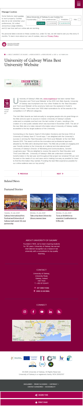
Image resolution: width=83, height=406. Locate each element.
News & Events (35, 54)
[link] (24, 358)
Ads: (75, 19)
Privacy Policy (53, 36)
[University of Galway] (10, 45)
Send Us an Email (43, 291)
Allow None (52, 23)
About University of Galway (18, 54)
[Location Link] (41, 340)
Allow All (42, 23)
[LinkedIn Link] (50, 312)
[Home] (5, 54)
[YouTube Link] (42, 312)
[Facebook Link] (33, 312)
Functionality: (32, 19)
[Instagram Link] (25, 312)
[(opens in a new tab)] (24, 360)
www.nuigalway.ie (50, 99)
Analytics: (65, 19)
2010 (55, 54)
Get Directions (43, 288)
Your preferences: (49, 19)
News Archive (46, 54)
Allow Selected (65, 23)
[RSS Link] (59, 312)
